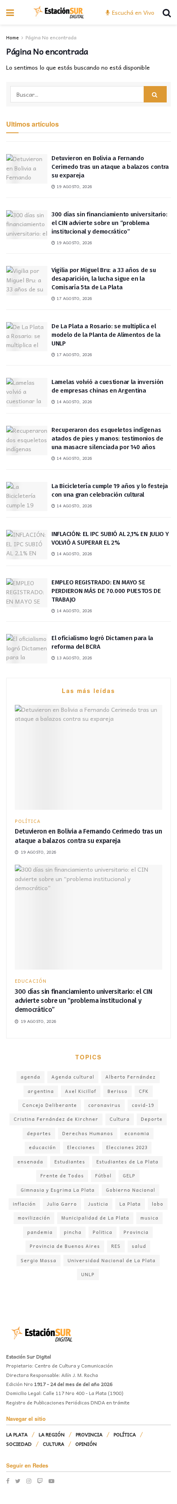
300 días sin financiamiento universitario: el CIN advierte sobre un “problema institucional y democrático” (109, 223)
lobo (157, 1203)
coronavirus (104, 1105)
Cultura (119, 1119)
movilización (34, 1217)
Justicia (98, 1203)
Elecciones (81, 1147)
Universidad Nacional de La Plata (112, 1260)
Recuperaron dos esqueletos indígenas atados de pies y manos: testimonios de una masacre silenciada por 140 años (107, 438)
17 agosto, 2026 (73, 298)
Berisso (117, 1091)
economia (136, 1133)
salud (139, 1246)
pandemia (40, 1232)
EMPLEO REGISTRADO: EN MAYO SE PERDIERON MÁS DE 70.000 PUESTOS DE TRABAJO (106, 591)
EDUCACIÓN (31, 981)
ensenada (30, 1161)
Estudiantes (69, 1161)
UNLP (88, 1274)
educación (42, 1147)
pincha (73, 1232)
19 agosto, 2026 (73, 186)
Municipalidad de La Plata (95, 1217)
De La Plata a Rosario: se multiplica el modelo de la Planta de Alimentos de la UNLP (106, 335)
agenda (30, 1076)
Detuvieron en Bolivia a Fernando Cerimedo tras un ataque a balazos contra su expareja (110, 166)
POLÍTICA (28, 821)
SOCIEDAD (19, 1444)
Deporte (152, 1119)
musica (149, 1217)
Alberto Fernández (130, 1076)
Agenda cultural (72, 1076)
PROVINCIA (89, 1434)
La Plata (130, 1203)
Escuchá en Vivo (132, 12)
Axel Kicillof (80, 1091)
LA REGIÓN (52, 1434)
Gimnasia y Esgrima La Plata (58, 1189)
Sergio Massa (38, 1260)
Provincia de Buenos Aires (65, 1246)
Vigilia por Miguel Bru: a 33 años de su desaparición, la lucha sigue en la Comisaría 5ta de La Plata (103, 278)
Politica (102, 1232)
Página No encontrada (51, 37)
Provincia (136, 1232)
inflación (24, 1203)
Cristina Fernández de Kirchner (56, 1119)
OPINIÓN (86, 1444)
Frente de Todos (62, 1175)
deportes (39, 1133)
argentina (41, 1091)
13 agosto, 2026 (73, 657)
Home (12, 37)
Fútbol (103, 1175)
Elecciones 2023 (126, 1147)
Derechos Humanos (87, 1133)
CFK (144, 1091)
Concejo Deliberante (49, 1105)
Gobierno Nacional (130, 1189)
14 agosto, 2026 (73, 401)
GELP (129, 1175)
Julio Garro (62, 1203)
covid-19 (143, 1105)
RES (116, 1246)
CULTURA (53, 1444)
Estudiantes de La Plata (127, 1161)
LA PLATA (17, 1434)
